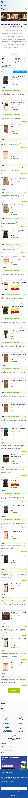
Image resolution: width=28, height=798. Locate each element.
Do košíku (24, 99)
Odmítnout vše (14, 795)
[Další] (24, 690)
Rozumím (14, 788)
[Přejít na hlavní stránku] (4, 2)
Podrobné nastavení (14, 791)
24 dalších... (14, 690)
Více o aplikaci (6, 765)
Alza (18, 697)
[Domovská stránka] (1, 5)
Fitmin (5, 5)
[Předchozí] (4, 690)
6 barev (3, 439)
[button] (14, 703)
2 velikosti (4, 87)
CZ (3, 752)
